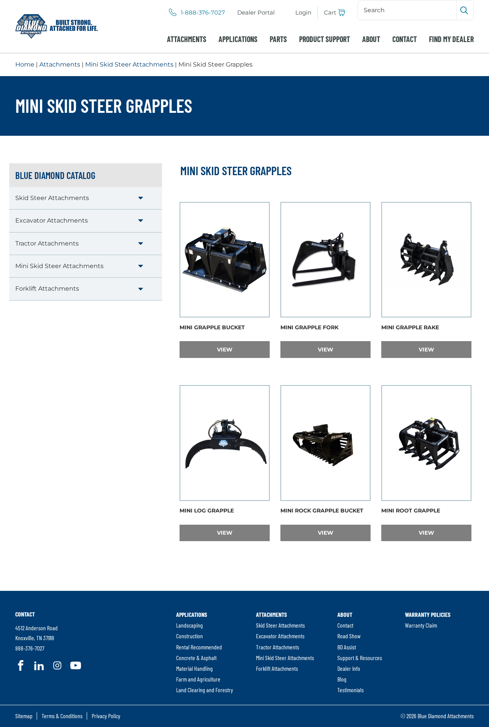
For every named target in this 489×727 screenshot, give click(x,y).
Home (24, 64)
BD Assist (346, 647)
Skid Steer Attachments (52, 198)
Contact (404, 39)
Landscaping (189, 625)
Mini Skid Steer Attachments (129, 64)
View (243, 349)
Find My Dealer (451, 39)
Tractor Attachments (47, 243)
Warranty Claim (421, 625)
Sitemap (23, 715)
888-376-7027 (29, 648)
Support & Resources (359, 657)
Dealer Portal (256, 12)
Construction (189, 635)
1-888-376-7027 (203, 12)
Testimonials (350, 689)
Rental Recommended (199, 647)
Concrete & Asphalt (196, 657)
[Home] (56, 26)
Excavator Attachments (51, 220)
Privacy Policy (106, 715)
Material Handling (194, 668)
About (371, 39)
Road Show (349, 635)
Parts (278, 39)
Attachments (186, 39)
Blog (342, 679)
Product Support (324, 39)
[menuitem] (256, 13)
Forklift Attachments (47, 288)
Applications (238, 39)
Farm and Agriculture (198, 679)
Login (303, 12)
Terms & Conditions (62, 715)
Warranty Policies (427, 614)
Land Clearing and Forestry (204, 689)
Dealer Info (348, 668)
